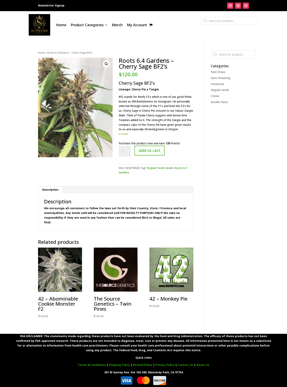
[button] (106, 63)
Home (61, 24)
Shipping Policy (119, 365)
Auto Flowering (220, 78)
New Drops (218, 72)
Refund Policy (142, 365)
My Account (137, 24)
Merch (117, 24)
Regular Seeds (156, 168)
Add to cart (149, 150)
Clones (215, 96)
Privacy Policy (165, 365)
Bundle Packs (219, 102)
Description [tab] (50, 189)
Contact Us (186, 365)
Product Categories (87, 24)
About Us (202, 365)
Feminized (217, 84)
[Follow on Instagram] (230, 6)
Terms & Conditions (92, 365)
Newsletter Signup (51, 5)
